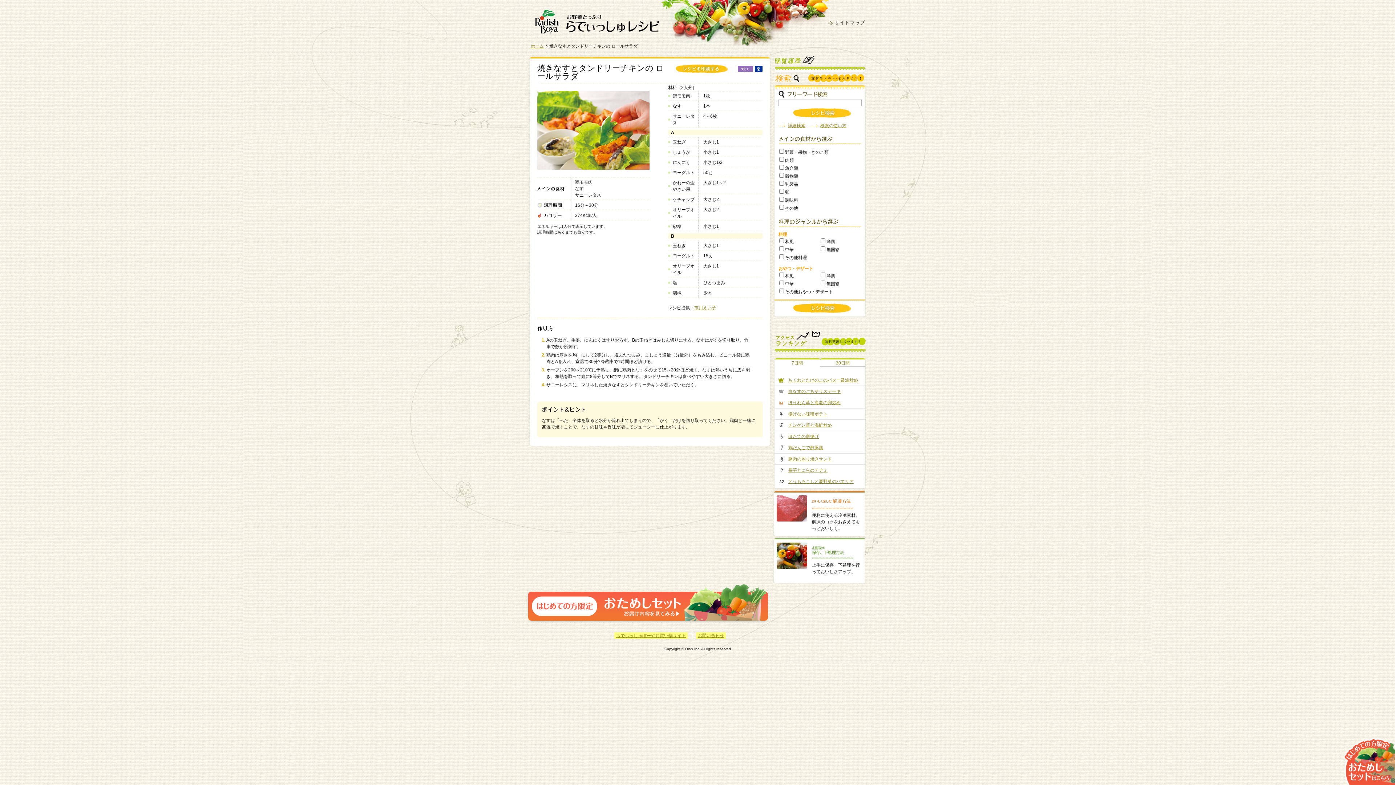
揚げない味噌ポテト (808, 413)
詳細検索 (796, 125)
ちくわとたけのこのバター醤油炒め (823, 380)
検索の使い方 (833, 125)
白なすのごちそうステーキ (814, 391)
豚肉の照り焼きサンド (810, 459)
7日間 (797, 363)
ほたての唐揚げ (803, 436)
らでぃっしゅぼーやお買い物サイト (651, 635)
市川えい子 (705, 307)
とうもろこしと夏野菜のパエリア (821, 481)
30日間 (843, 363)
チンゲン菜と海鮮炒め (810, 425)
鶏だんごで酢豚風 (805, 447)
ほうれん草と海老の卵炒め (814, 402)
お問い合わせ (711, 635)
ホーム (537, 46)
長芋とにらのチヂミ (808, 470)
